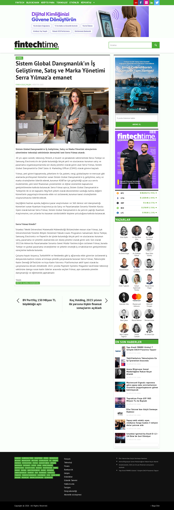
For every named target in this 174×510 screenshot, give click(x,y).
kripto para (19, 468)
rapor (43, 470)
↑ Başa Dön (155, 505)
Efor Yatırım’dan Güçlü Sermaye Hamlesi (133, 458)
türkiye (18, 475)
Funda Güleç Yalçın (23, 85)
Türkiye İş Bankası (29, 475)
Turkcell (51, 473)
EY (50, 460)
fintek (35, 463)
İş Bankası (48, 477)
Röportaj (50, 470)
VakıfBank (41, 475)
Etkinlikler (68, 476)
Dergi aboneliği (70, 491)
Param (17, 470)
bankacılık (54, 458)
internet (26, 465)
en (136, 2)
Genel (19, 58)
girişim (53, 463)
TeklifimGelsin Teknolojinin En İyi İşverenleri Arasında (141, 359)
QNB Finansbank (34, 470)
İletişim (67, 487)
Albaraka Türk (27, 458)
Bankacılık (68, 469)
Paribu (23, 470)
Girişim (67, 473)
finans (55, 460)
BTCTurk (35, 460)
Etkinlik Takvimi (70, 480)
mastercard (47, 468)
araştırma (38, 458)
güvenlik (18, 465)
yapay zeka (55, 475)
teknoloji (42, 473)
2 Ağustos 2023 (37, 85)
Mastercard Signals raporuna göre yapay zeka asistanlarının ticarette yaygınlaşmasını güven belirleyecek (142, 386)
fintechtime (26, 463)
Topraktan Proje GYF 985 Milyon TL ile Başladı (138, 399)
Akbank (18, 458)
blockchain (26, 460)
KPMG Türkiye (48, 465)
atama (46, 458)
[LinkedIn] (151, 2)
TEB (36, 473)
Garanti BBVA (44, 463)
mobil (55, 468)
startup (31, 473)
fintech (18, 463)
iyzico (34, 465)
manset (39, 468)
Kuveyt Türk (30, 468)
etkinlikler (43, 460)
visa (48, 475)
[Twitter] (157, 2)
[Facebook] (141, 2)
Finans (67, 466)
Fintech (67, 459)
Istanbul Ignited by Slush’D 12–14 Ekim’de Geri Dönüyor (142, 435)
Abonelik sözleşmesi (72, 494)
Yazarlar (25, 477)
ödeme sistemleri (36, 477)
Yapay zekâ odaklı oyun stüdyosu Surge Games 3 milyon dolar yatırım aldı (142, 422)
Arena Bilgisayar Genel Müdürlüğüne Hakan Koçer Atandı (139, 371)
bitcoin (17, 460)
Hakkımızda (69, 484)
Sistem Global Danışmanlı (27, 283)
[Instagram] (146, 2)
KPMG (39, 465)
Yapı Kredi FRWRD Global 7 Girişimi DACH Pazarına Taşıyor (141, 348)
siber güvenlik (20, 473)
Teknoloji (68, 462)
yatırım (17, 477)
